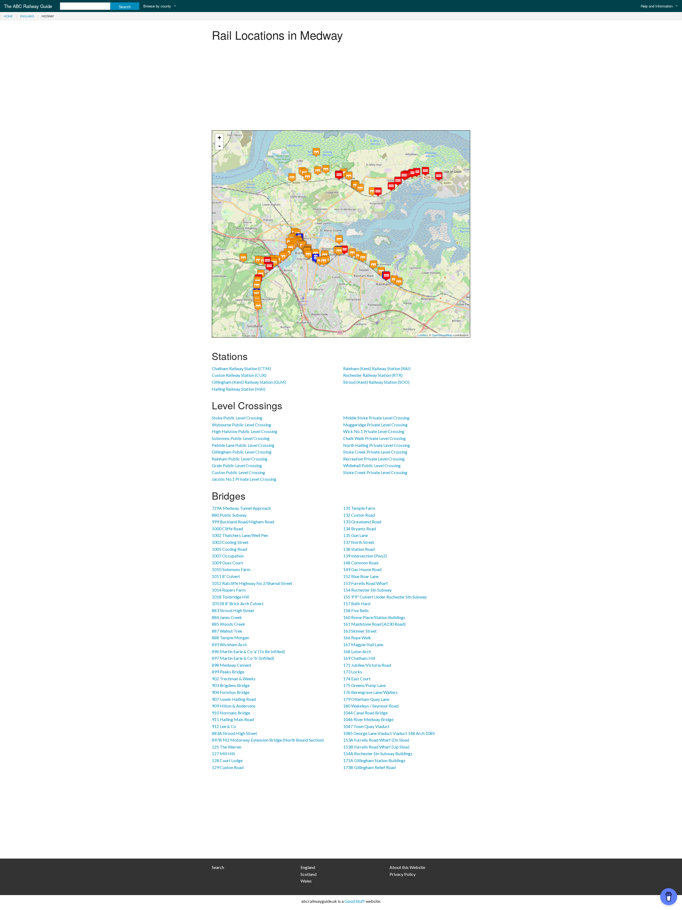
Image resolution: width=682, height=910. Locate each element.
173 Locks (352, 671)
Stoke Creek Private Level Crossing (375, 451)
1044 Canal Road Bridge (365, 712)
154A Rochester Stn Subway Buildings (377, 753)
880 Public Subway (229, 514)
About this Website (407, 867)
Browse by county (157, 6)
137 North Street (358, 542)
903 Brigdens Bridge (231, 685)
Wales (306, 880)
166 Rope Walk (357, 637)
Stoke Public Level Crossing (237, 417)
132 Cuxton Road (359, 514)
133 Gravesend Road (362, 521)
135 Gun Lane (355, 535)
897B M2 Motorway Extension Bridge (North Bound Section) (268, 739)
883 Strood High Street (233, 610)
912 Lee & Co (224, 726)
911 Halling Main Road (233, 719)
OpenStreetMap (442, 335)
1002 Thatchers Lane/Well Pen (240, 535)
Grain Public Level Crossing (237, 465)
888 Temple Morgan (230, 637)
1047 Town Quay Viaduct (366, 726)
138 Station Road (359, 549)
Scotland (308, 874)
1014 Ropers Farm (229, 589)
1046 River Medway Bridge (368, 719)
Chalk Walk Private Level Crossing (374, 438)
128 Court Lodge (227, 760)
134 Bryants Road (359, 528)
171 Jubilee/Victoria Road (367, 665)
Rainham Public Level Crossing (239, 458)
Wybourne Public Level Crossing (241, 424)
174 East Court (357, 678)
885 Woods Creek (228, 623)
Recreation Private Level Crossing (374, 458)
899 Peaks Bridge (228, 671)
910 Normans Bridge (231, 712)
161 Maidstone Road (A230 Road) (374, 623)
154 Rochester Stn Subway (367, 589)
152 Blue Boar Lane (361, 576)
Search (218, 867)
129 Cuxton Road (227, 767)
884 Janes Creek (227, 617)
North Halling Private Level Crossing (376, 445)
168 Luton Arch (357, 651)
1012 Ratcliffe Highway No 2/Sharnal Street (252, 583)
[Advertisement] (341, 87)
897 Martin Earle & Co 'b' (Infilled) (243, 658)
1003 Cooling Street (230, 542)
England (27, 16)
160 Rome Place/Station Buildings (374, 617)
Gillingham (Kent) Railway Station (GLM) (249, 382)
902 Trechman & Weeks (233, 678)
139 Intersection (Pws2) (365, 555)
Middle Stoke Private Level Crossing (376, 417)
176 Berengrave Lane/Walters (370, 692)
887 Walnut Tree (227, 630)
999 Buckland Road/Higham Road (243, 521)
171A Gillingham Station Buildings (374, 760)
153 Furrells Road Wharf (365, 583)
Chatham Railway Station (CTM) (241, 368)
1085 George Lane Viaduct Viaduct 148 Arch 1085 (389, 733)
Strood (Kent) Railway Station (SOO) (376, 382)
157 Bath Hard (356, 603)
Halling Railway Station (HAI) (238, 388)
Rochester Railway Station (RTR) (373, 375)
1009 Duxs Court (227, 562)
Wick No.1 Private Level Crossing (373, 431)
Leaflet (422, 335)
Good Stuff (354, 901)
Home (8, 16)
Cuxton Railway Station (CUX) (239, 375)
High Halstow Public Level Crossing (244, 431)
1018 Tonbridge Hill (230, 596)
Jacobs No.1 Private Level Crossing (244, 479)
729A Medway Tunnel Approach (241, 508)
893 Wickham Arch (229, 644)
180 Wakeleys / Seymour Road (371, 705)
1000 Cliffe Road (227, 528)
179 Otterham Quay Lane (366, 699)
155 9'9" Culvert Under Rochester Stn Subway (385, 596)
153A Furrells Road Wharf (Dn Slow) (376, 739)
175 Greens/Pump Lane (364, 685)
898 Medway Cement (231, 665)
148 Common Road (360, 562)
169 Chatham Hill (359, 658)
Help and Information (657, 6)
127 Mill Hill (223, 753)
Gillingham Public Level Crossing (241, 451)
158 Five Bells (356, 610)
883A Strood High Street (234, 733)
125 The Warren (226, 746)
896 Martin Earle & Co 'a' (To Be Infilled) (248, 651)
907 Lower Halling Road (234, 699)
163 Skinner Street (360, 630)
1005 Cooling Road (229, 549)
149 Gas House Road (362, 569)
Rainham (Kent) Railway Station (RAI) (377, 368)
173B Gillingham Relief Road (369, 767)
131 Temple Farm (359, 508)
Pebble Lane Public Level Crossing (243, 445)
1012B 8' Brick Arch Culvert (237, 603)
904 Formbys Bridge (230, 692)
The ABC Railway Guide (28, 6)
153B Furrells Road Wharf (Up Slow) (376, 746)
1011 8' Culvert (226, 576)
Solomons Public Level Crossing (241, 438)
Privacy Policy (402, 874)
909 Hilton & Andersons (233, 705)
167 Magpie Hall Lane (363, 644)
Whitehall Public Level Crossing (372, 465)
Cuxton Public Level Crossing (238, 472)
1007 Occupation (228, 555)
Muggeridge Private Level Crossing (375, 424)
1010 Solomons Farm (231, 569)
